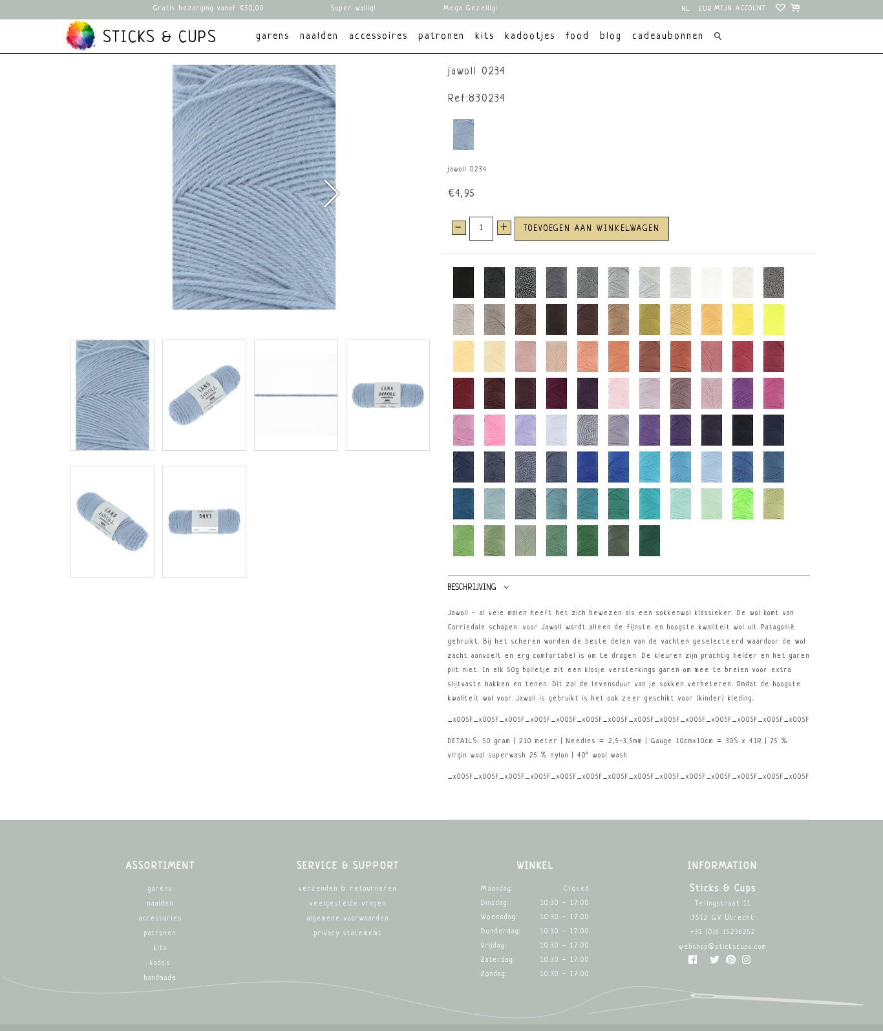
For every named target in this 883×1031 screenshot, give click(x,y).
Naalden (160, 903)
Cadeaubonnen (668, 36)
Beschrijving (472, 587)
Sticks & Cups (157, 38)
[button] (330, 193)
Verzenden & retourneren (348, 889)
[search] (718, 37)
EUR (705, 9)
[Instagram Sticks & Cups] (746, 962)
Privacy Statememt (348, 933)
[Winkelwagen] (796, 9)
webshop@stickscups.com (723, 947)
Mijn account (740, 8)
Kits (160, 948)
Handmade (160, 978)
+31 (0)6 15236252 (723, 932)
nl (686, 9)
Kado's (160, 963)
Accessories (160, 918)
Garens (160, 889)
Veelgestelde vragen (348, 903)
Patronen (160, 933)
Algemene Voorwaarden (348, 918)
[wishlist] (781, 9)
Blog (611, 36)
